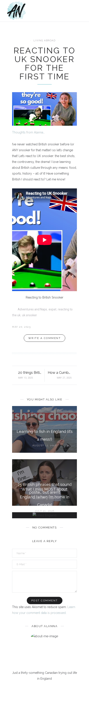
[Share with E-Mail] (75, 327)
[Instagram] (48, 689)
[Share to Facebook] (62, 327)
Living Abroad (44, 40)
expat (52, 309)
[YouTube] (55, 689)
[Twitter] (34, 689)
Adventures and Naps (32, 309)
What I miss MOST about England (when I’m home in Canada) (44, 497)
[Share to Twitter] (68, 327)
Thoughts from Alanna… (28, 132)
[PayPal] (62, 689)
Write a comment (44, 338)
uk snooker (29, 315)
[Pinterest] (41, 689)
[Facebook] (27, 689)
